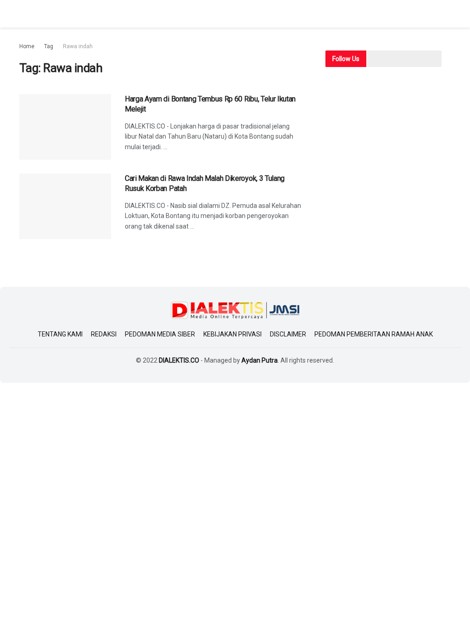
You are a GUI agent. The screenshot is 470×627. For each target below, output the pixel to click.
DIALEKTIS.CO (179, 360)
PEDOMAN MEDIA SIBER (160, 334)
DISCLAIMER (288, 334)
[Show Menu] (23, 14)
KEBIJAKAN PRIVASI (232, 334)
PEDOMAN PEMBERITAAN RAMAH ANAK (373, 334)
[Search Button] (447, 14)
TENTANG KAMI (60, 334)
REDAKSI (104, 334)
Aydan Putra (259, 360)
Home (26, 46)
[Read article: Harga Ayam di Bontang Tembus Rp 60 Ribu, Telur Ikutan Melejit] (65, 127)
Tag (48, 46)
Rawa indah (78, 46)
